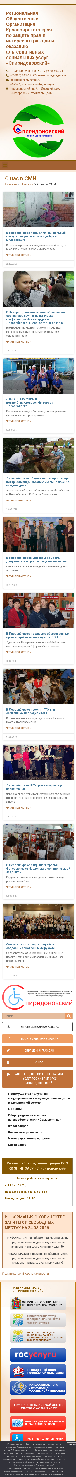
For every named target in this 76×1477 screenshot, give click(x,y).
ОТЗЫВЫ (15, 1109)
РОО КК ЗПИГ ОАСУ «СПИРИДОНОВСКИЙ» (28, 1289)
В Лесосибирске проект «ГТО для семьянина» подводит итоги (30, 711)
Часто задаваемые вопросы (29, 1138)
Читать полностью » (18, 255)
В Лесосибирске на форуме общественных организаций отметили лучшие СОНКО (37, 635)
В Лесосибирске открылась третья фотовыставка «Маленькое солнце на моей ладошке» (38, 868)
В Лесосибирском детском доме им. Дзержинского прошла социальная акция (36, 559)
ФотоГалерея (18, 1126)
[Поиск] (68, 1016)
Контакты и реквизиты (25, 1132)
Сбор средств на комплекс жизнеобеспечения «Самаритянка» (34, 1117)
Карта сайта (17, 1144)
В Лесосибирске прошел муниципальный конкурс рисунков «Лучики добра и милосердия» (36, 236)
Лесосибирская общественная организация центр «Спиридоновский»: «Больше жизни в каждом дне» (38, 482)
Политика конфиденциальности (25, 1273)
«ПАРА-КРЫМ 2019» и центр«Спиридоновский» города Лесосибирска (29, 402)
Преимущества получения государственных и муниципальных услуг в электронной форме (39, 1098)
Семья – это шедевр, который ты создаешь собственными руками (31, 946)
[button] (5, 165)
